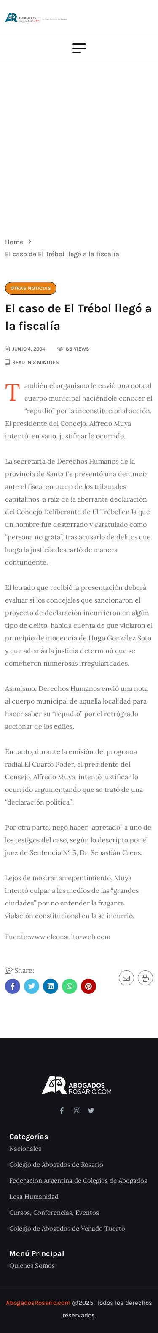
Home (16, 242)
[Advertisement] (79, 144)
